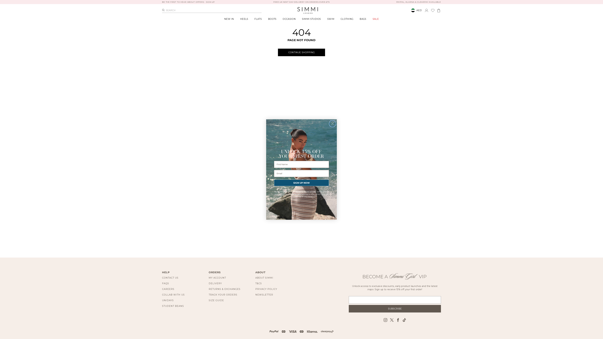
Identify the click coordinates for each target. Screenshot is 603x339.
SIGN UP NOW (301, 182)
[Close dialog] (332, 124)
